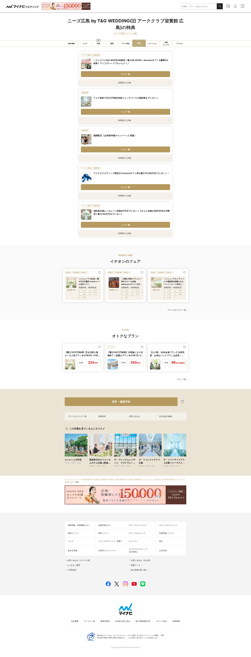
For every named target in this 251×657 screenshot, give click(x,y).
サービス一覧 (89, 621)
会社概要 (75, 621)
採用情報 (176, 621)
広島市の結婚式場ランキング (138, 479)
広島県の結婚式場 (100, 479)
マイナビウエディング (73, 479)
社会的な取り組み (122, 621)
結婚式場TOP (87, 479)
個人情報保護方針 (143, 621)
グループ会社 (161, 621)
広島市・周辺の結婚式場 (117, 479)
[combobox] (198, 6)
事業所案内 (105, 621)
